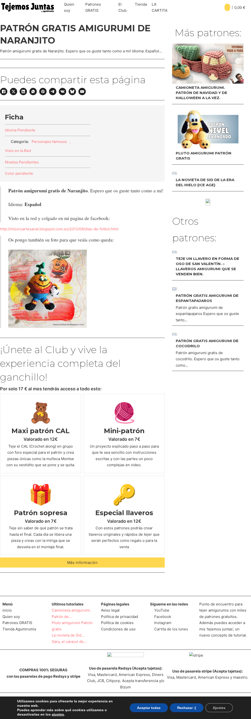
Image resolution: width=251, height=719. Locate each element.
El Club (122, 7)
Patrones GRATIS (93, 7)
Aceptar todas (149, 708)
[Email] (82, 91)
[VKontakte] (62, 91)
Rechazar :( (186, 708)
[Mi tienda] (208, 202)
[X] (13, 91)
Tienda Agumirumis (19, 629)
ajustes (58, 714)
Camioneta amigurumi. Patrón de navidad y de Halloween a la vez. (201, 92)
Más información (82, 562)
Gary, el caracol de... (69, 641)
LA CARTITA (159, 7)
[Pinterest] (43, 91)
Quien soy (69, 7)
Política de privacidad (119, 616)
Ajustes (219, 708)
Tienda (141, 4)
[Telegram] (52, 91)
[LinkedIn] (23, 91)
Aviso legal (110, 610)
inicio (7, 610)
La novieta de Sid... (68, 635)
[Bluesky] (72, 91)
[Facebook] (3, 91)
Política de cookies (117, 622)
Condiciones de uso (118, 629)
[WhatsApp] (33, 91)
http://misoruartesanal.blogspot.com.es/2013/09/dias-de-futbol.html (59, 229)
